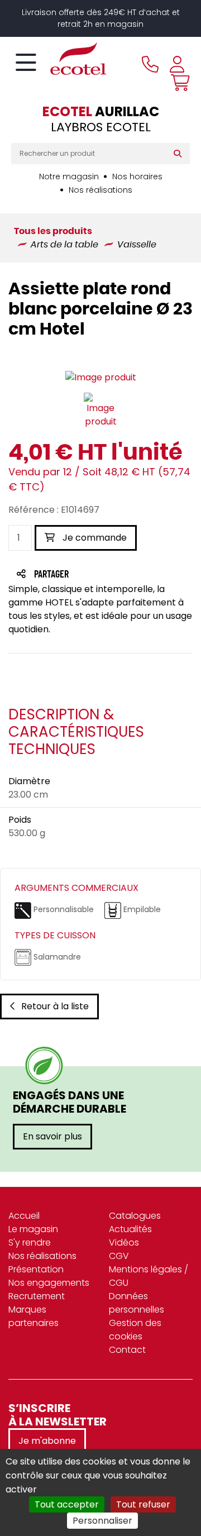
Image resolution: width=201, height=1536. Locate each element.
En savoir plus (52, 1136)
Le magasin (33, 1229)
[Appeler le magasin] (150, 64)
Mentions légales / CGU (148, 1276)
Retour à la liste (55, 1006)
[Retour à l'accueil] (58, 58)
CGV (119, 1255)
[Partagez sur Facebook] (73, 575)
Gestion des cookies (135, 1329)
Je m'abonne (47, 1440)
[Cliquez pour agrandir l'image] (100, 377)
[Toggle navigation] (26, 63)
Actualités (130, 1229)
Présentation (36, 1269)
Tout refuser (143, 1504)
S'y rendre (29, 1242)
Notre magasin (69, 176)
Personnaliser (102, 1520)
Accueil (24, 1215)
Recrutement (36, 1296)
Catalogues (135, 1215)
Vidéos (124, 1242)
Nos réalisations (100, 189)
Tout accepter (67, 1504)
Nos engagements (48, 1282)
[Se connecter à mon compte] (177, 64)
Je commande (93, 537)
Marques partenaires (33, 1316)
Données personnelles (136, 1303)
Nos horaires (137, 176)
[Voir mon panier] (177, 82)
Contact (127, 1349)
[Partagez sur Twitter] (94, 575)
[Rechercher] (180, 153)
